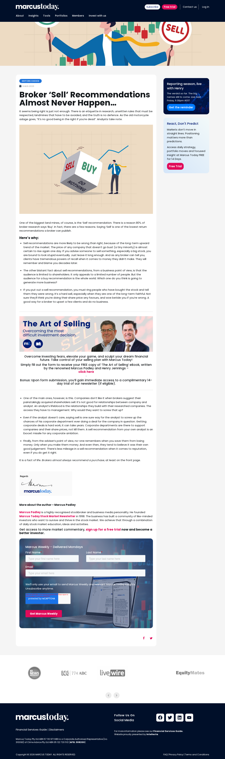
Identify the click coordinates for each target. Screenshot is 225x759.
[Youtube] (189, 718)
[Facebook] (160, 718)
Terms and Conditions (197, 754)
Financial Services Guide (31, 729)
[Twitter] (170, 718)
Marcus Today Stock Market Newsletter (47, 516)
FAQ (165, 754)
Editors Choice (30, 80)
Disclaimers (56, 729)
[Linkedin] (180, 718)
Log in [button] (205, 7)
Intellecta (152, 734)
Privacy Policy (176, 754)
